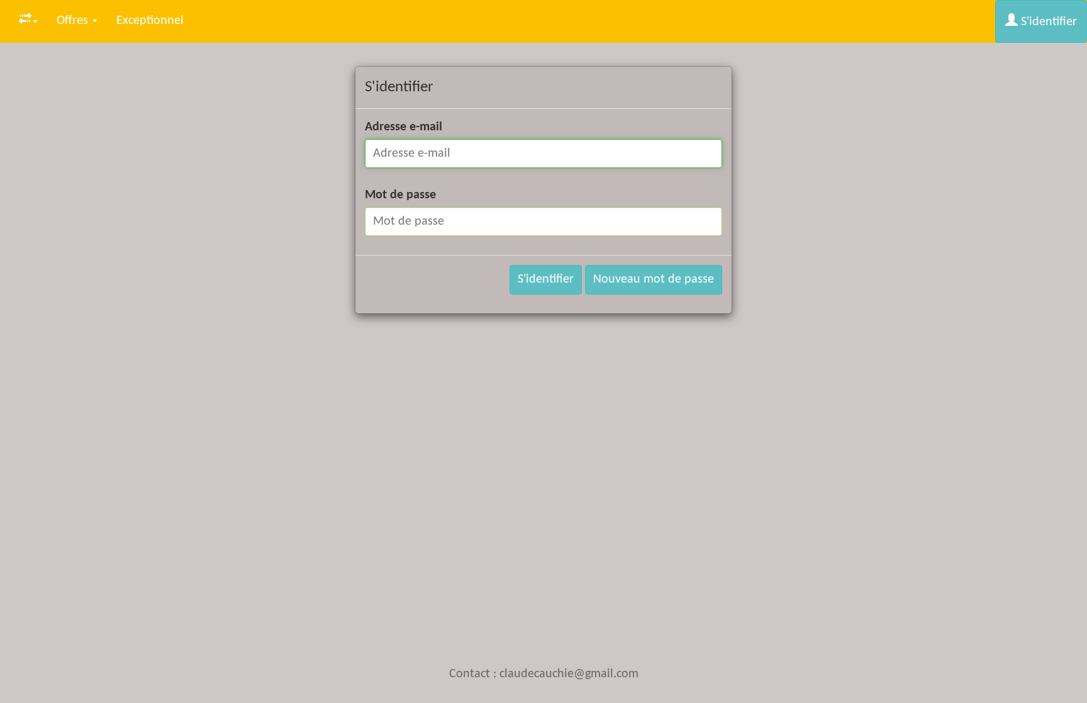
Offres (74, 20)
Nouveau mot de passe (653, 279)
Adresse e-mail (403, 127)
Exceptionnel (150, 20)
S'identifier (1047, 22)
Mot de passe (400, 195)
